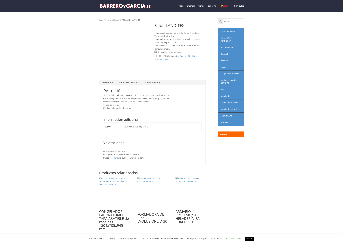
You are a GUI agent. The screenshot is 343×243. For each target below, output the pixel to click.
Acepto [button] (249, 238)
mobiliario (225, 96)
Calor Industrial (228, 31)
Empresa (191, 6)
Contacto (212, 6)
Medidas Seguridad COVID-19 (229, 81)
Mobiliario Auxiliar (229, 102)
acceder (113, 158)
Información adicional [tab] (129, 82)
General (183, 56)
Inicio (180, 6)
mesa (223, 89)
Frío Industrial (227, 47)
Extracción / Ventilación (226, 39)
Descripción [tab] (107, 82)
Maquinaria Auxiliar (230, 73)
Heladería (225, 60)
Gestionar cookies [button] (234, 238)
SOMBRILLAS (226, 115)
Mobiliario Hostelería (113, 20)
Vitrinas (224, 122)
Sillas (125, 20)
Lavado (224, 67)
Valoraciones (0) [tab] (152, 82)
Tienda (201, 6)
